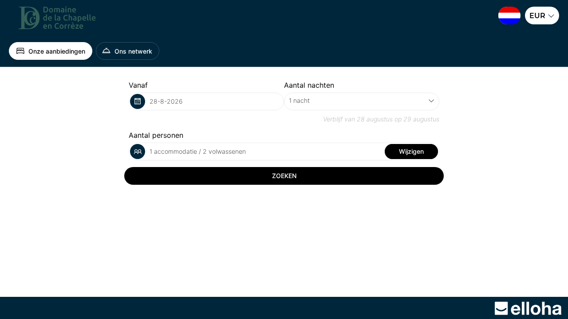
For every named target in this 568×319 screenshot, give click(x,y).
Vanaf (138, 85)
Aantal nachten (309, 85)
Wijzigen (411, 151)
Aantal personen (156, 135)
